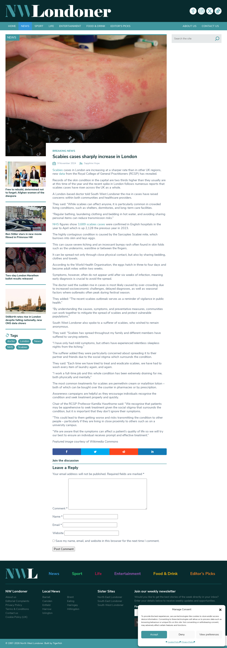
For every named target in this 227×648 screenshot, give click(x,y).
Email (57, 525)
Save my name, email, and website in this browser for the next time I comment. (107, 541)
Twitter (209, 10)
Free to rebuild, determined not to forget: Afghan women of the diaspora (24, 193)
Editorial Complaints (17, 601)
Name (57, 516)
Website (58, 533)
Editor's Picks (120, 26)
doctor (11, 341)
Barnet (46, 597)
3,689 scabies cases (91, 224)
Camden (47, 601)
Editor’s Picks (202, 574)
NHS (56, 224)
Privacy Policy (187, 642)
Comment (60, 508)
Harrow (46, 609)
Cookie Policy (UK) (16, 617)
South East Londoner (110, 601)
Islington (47, 613)
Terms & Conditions (17, 609)
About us (189, 26)
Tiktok (218, 10)
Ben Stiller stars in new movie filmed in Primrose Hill (23, 235)
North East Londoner (110, 597)
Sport (39, 26)
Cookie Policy (174, 642)
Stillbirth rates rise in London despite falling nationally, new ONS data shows (23, 320)
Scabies (58, 170)
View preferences (209, 634)
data (62, 174)
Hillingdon (73, 609)
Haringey (72, 605)
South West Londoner (110, 605)
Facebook (193, 10)
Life (51, 26)
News (25, 26)
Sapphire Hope (92, 163)
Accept (154, 634)
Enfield (46, 605)
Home (12, 26)
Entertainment (70, 26)
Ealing (70, 601)
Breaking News (64, 151)
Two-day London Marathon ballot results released (22, 277)
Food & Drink (95, 26)
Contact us (210, 26)
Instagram (201, 10)
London (24, 341)
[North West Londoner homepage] (58, 11)
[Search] (217, 38)
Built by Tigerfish (53, 643)
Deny (182, 634)
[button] (220, 609)
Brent (70, 597)
